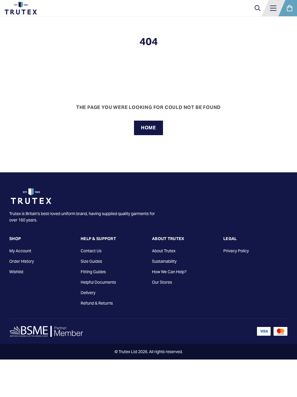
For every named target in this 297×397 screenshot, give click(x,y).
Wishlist (16, 271)
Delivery (88, 292)
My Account (20, 250)
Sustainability (164, 261)
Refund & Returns (97, 303)
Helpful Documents (98, 282)
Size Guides (91, 261)
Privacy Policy (236, 250)
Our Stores (162, 282)
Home (148, 128)
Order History (21, 261)
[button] (273, 8)
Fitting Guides (93, 271)
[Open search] (257, 8)
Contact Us (91, 250)
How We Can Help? (169, 271)
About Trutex (163, 250)
